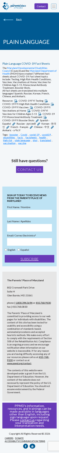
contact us (27, 420)
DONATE (19, 438)
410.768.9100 (43, 302)
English (11, 249)
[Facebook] (25, 446)
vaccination (9, 143)
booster (13, 134)
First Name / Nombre (18, 207)
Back (19, 19)
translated (45, 140)
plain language (22, 140)
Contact (41, 6)
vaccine (22, 143)
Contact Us (29, 169)
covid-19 (34, 134)
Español (24, 249)
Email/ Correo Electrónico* (21, 235)
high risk (7, 140)
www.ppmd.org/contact (19, 363)
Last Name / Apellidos (19, 221)
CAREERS (9, 438)
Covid (24, 134)
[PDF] (16, 100)
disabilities (9, 137)
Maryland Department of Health (29, 72)
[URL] (37, 120)
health (42, 137)
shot (35, 140)
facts (20, 137)
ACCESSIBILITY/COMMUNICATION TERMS (25, 441)
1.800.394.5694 (23, 302)
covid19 (46, 134)
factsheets (31, 137)
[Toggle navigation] (53, 6)
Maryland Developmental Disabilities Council (24, 69)
